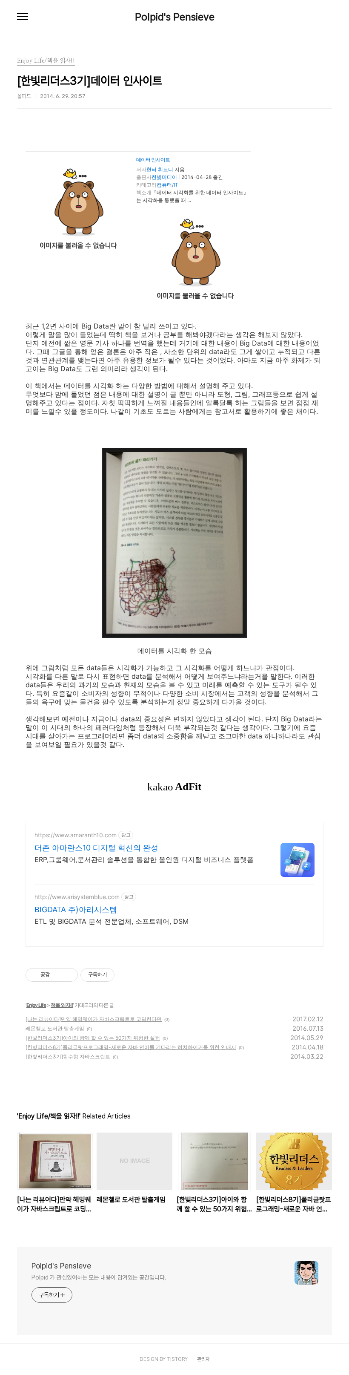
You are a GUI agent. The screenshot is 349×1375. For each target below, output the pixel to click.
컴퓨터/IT (167, 185)
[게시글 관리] (68, 975)
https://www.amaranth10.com (75, 835)
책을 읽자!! (62, 1005)
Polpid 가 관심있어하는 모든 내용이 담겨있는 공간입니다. (98, 1277)
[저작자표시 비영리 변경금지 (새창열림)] (125, 974)
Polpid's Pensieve (175, 17)
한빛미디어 (164, 177)
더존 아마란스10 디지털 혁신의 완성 (96, 847)
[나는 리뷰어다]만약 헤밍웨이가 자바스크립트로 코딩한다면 (94, 1019)
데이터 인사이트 (153, 159)
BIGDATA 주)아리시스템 (75, 909)
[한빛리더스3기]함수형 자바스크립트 (68, 1056)
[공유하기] (57, 975)
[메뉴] (22, 17)
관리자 (203, 1359)
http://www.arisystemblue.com (77, 896)
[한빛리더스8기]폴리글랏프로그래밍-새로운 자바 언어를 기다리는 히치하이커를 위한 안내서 (131, 1047)
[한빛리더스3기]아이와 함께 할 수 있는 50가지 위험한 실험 (93, 1038)
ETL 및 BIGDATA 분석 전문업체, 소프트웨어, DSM (111, 921)
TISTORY (177, 1359)
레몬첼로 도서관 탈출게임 (55, 1028)
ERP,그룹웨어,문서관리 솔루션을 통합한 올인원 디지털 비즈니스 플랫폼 (144, 859)
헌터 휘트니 (159, 169)
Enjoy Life (36, 1005)
